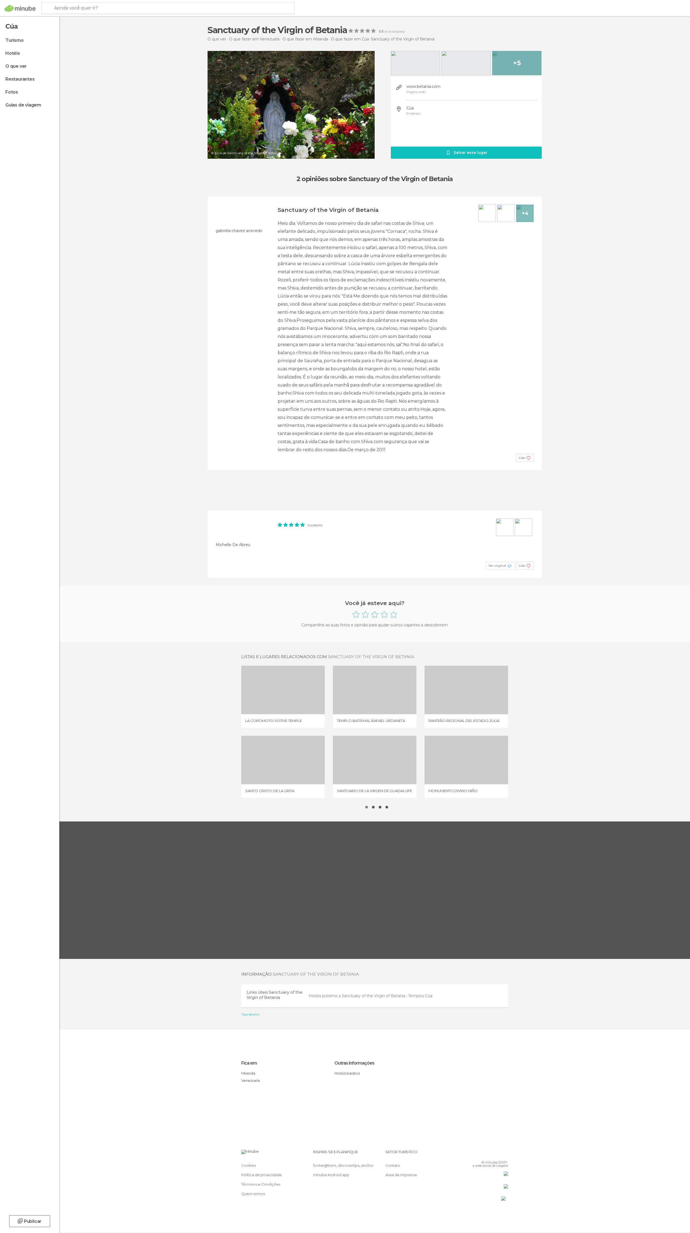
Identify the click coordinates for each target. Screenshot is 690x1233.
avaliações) (396, 31)
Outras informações (354, 1063)
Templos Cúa (420, 995)
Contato (392, 1165)
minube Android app (331, 1175)
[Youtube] (504, 1154)
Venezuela (250, 1080)
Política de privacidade (261, 1175)
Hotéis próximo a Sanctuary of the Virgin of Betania (357, 995)
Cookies (248, 1165)
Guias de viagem (23, 105)
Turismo (14, 40)
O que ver (16, 66)
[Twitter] (486, 1154)
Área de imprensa (401, 1175)
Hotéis (12, 53)
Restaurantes (20, 79)
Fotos (11, 92)
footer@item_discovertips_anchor (343, 1165)
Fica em (249, 1063)
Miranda (248, 1073)
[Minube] (20, 8)
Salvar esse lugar (470, 152)
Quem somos (253, 1193)
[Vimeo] (495, 1154)
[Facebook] (477, 1154)
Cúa (410, 108)
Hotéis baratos (347, 1073)
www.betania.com (423, 86)
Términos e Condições (260, 1184)
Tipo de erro (250, 1014)
